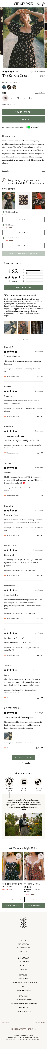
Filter (25, 340)
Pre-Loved (23, 1007)
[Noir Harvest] (14, 87)
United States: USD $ (22, 1029)
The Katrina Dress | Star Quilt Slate (23, 570)
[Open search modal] (38, 3)
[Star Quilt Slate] (4, 87)
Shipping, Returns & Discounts (23, 983)
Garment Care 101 (23, 990)
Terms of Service (16, 1038)
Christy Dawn (26, 1036)
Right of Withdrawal (30, 1040)
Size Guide (41, 93)
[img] (29, 295)
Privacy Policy (32, 1038)
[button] (37, 71)
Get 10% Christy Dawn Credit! (24, 1004)
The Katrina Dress (14, 76)
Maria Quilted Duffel (13, 238)
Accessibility (12, 1040)
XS (5, 98)
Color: (9, 82)
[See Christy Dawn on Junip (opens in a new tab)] (27, 763)
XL (30, 98)
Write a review (23, 287)
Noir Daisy (13, 82)
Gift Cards (23, 975)
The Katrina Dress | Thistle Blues (22, 743)
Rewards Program (24, 1000)
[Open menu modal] (3, 3)
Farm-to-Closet (23, 948)
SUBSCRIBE (40, 1022)
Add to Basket (12, 906)
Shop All (23, 952)
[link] (10, 71)
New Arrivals (23, 944)
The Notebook (10, 225)
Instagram (23, 996)
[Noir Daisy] (9, 87)
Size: (4, 93)
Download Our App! (23, 1011)
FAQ (23, 986)
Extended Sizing (16, 105)
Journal (23, 969)
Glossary (24, 965)
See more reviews (23, 757)
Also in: (12, 105)
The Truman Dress (12, 885)
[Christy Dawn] (23, 3)
